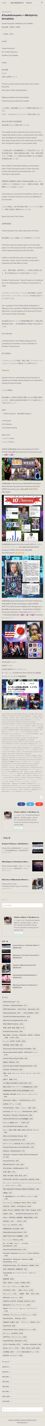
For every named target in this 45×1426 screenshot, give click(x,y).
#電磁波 (7, 1193)
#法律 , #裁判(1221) (19, 741)
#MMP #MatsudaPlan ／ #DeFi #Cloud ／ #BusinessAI (21, 1009)
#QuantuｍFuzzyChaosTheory (14, 1140)
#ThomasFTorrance (11, 1161)
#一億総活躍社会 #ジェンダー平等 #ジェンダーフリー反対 (20, 1197)
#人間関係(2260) (34, 789)
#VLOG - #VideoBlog (11, 1344)
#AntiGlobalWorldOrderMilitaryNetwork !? (25, 975)
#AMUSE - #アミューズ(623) (22, 734)
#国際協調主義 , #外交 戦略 (13, 1228)
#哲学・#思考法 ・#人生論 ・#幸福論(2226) (31, 771)
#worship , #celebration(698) (33, 787)
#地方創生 (8, 1221)
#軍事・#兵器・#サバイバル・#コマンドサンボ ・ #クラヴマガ (21, 1074)
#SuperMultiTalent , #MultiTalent (15, 1341)
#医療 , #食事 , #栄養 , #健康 (13, 1028)
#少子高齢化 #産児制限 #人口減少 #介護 (17, 1083)
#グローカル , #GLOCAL (12, 1225)
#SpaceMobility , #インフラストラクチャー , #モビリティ (20, 1274)
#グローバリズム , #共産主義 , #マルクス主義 (18, 1143)
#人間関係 (8, 1352)
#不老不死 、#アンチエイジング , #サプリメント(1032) (22, 781)
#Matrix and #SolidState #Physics (15, 1136)
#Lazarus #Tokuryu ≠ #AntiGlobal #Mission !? (19, 844)
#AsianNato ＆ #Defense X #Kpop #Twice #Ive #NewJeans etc (20, 1156)
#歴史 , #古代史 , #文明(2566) (22, 789)
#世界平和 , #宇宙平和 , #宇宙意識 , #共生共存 (19, 1301)
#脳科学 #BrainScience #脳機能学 (15, 1236)
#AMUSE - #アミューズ (12, 1104)
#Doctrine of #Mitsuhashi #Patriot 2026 (16, 879)
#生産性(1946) (28, 753)
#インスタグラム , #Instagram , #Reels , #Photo (19, 1202)
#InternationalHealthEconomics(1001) (23, 763)
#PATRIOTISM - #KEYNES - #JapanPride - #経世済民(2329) (21, 743)
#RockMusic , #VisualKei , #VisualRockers (17, 1115)
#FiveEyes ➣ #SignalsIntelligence (15, 1005)
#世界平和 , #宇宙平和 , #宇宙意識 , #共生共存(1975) (21, 777)
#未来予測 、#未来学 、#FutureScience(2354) (21, 751)
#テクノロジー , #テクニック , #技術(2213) (12, 773)
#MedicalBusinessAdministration (15, 1232)
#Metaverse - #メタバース (12, 1297)
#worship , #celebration (32, 1344)
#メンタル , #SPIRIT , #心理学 (14, 1041)
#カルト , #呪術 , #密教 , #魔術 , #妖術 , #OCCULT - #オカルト (21, 1131)
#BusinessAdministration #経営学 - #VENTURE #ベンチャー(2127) (23, 720)
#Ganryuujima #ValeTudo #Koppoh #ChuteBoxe (19, 1049)
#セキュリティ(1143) (11, 775)
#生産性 (8, 1214)
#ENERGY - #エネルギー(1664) (24, 791)
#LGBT (25, 1122)
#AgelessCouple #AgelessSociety (15, 1020)
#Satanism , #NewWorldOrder (14, 1151)
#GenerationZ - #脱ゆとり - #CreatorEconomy (19, 1100)
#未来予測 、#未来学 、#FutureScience (17, 1206)
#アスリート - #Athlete (31, 1322)
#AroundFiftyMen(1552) (8, 714)
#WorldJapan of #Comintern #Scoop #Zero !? (18, 862)
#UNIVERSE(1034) (29, 773)
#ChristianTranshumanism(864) (16, 716)
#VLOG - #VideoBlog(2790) (19, 787)
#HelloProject (9, 1326)
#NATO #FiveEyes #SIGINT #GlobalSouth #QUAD (20, 1066)
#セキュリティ (9, 1294)
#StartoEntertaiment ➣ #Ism (13, 1164)
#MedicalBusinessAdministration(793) (28, 759)
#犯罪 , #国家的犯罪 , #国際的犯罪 (15, 1269)
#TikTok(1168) (21, 757)
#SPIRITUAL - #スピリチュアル (14, 1337)
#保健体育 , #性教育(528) (27, 783)
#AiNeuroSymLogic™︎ (11, 1002)
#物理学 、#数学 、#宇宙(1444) (25, 775)
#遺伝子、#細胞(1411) (31, 726)
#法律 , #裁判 (9, 1172)
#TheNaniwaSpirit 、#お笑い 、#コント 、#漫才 (19, 1108)
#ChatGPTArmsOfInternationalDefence (16, 1016)
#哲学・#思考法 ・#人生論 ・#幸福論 (16, 1282)
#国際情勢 (8, 1279)
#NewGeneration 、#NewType (14, 1318)
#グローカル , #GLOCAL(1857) (33, 757)
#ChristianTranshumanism (13, 1031)
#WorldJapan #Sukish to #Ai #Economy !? (25, 985)
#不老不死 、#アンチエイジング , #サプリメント (19, 1315)
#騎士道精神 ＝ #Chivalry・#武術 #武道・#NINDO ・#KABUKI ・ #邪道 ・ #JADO (21, 1036)
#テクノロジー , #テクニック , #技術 (16, 1286)
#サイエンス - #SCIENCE (13, 1333)
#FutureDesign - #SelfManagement (15, 1168)
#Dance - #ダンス (10, 1348)
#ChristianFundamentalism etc (27, 1214)
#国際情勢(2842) (15, 771)
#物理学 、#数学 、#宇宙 (29, 1294)
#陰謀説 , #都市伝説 (11, 1062)
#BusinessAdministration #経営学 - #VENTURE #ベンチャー (21, 1053)
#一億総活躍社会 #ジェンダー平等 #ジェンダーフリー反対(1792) (22, 748)
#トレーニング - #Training (13, 1240)
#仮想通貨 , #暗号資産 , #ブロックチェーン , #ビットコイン (20, 1095)
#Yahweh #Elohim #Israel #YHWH (15, 1058)
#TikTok (21, 1221)
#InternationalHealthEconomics (15, 1249)
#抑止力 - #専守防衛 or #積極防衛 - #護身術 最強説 (20, 1217)
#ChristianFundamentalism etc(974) (11, 755)
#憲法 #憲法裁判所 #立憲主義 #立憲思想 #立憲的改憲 (21, 1189)
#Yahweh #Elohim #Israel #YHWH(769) (12, 722)
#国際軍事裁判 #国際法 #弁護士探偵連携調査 (18, 1090)
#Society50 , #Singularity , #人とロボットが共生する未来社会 (21, 1254)
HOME (4, 3)
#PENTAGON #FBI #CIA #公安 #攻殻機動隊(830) (14, 739)
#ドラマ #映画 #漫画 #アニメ (28, 1352)
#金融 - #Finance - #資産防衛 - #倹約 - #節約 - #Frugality (22, 1210)
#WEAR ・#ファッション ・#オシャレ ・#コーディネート (20, 1309)
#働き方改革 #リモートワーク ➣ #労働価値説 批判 (20, 1087)
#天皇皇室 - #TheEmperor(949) (24, 724)
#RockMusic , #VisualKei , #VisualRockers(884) (26, 738)
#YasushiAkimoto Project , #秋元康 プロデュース (19, 1329)
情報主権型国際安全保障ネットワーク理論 (17, 3)
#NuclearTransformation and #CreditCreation (18, 1147)
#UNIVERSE (9, 1290)
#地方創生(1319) (13, 757)
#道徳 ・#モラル (25, 1290)
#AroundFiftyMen (30, 1013)
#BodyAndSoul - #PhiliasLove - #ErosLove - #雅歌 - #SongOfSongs (18, 1260)
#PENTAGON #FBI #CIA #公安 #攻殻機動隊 (18, 1119)
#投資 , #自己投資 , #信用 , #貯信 (15, 1175)
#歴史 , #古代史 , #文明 (30, 1348)
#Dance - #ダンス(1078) (8, 789)
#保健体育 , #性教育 (11, 1322)
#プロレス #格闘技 (10, 1122)
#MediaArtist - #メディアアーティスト (16, 1305)
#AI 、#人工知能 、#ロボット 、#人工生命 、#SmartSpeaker (16, 1244)
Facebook (29, 3)
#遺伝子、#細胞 (10, 1079)
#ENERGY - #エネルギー (12, 1355)
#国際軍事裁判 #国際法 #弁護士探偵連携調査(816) (20, 730)
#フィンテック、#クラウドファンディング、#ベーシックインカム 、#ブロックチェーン (22, 1184)
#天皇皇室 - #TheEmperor (12, 1069)
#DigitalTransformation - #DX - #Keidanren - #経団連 (21, 1265)
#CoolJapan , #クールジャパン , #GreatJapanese (20, 1111)
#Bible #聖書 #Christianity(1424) (22, 714)
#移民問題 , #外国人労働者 (13, 1045)
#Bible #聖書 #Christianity (13, 1024)
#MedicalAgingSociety (11, 1013)
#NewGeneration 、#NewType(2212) (11, 783)
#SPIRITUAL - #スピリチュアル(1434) (20, 785)
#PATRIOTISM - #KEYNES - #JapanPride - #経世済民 (21, 1179)
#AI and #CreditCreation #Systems (15, 1126)
